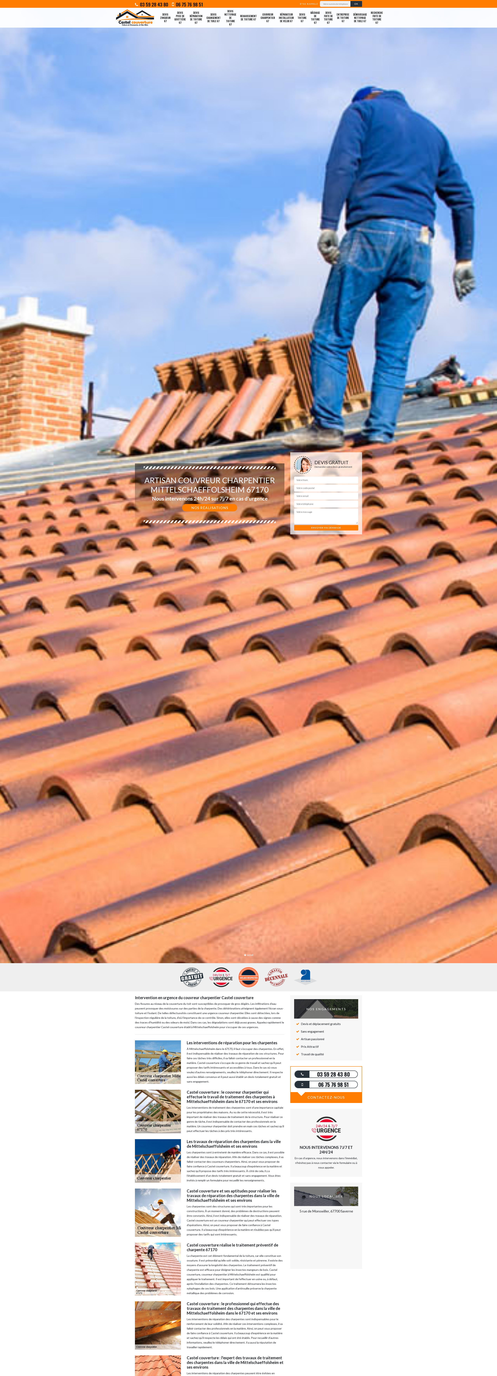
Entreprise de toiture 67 (343, 17)
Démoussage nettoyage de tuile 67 (360, 17)
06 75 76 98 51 (189, 4)
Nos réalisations (209, 508)
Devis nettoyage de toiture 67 (230, 17)
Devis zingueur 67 (165, 17)
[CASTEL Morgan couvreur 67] (135, 18)
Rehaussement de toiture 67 (248, 17)
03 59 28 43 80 (153, 4)
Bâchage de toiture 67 (315, 18)
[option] (248, 550)
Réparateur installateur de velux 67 (286, 17)
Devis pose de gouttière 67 (180, 18)
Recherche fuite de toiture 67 (377, 18)
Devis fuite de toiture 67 (328, 18)
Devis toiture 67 (302, 17)
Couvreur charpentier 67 (268, 17)
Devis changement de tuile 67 (213, 17)
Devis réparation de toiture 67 (196, 18)
